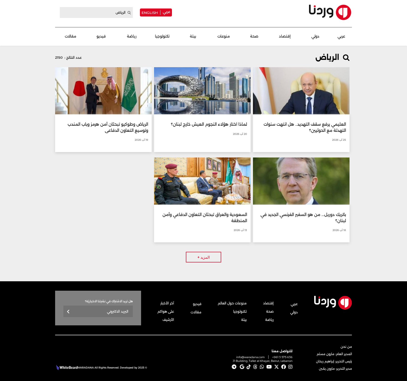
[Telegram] (234, 366)
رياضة (131, 36)
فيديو (101, 36)
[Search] (129, 12)
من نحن (346, 346)
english (150, 12)
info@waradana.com (250, 357)
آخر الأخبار (167, 303)
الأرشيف (168, 320)
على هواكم (166, 311)
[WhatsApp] (262, 366)
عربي (166, 11)
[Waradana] (330, 12)
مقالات (70, 36)
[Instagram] (290, 366)
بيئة (193, 36)
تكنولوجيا (162, 36)
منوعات (223, 36)
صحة (254, 36)
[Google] (242, 366)
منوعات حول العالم (232, 303)
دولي (315, 36)
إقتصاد (285, 36)
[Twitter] (276, 366)
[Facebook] (283, 366)
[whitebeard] (66, 367)
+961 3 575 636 (282, 357)
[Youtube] (269, 366)
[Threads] (255, 366)
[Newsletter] (68, 312)
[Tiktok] (249, 366)
